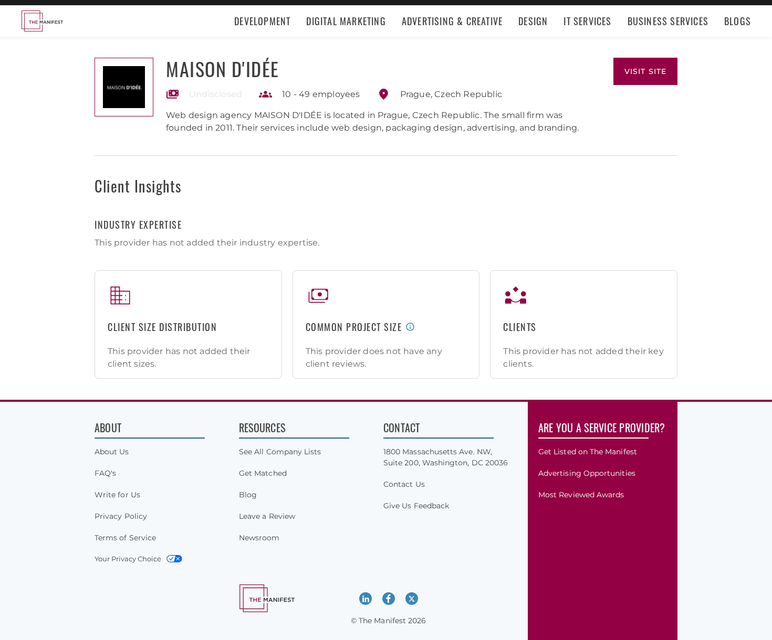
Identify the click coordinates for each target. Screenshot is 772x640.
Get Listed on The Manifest (587, 451)
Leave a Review (267, 516)
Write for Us (117, 494)
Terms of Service (125, 537)
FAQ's (105, 473)
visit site (645, 71)
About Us (112, 451)
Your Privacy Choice (128, 558)
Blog (248, 494)
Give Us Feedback (416, 505)
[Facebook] (388, 598)
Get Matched (263, 473)
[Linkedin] (365, 598)
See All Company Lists (280, 451)
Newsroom (259, 537)
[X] (411, 598)
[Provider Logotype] (124, 87)
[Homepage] (42, 20)
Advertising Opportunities (586, 473)
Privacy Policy (121, 516)
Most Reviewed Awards (581, 494)
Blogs (737, 21)
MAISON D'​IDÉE (222, 68)
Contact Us (404, 484)
